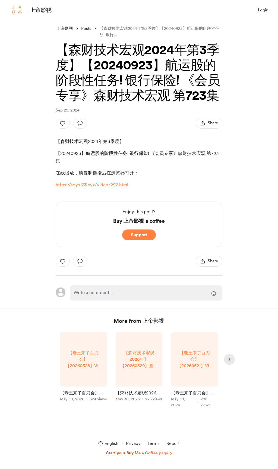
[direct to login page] (146, 293)
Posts (86, 28)
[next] (229, 359)
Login (263, 10)
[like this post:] (63, 123)
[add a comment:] (80, 123)
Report (172, 443)
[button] (108, 443)
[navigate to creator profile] (16, 10)
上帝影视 (41, 10)
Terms (153, 443)
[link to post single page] (83, 367)
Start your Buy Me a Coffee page (137, 453)
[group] (83, 367)
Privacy (133, 443)
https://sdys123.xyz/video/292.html (92, 184)
